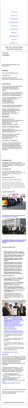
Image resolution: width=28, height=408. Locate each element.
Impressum (13, 43)
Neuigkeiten (14, 19)
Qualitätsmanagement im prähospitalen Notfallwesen (14, 389)
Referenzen (14, 29)
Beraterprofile (13, 22)
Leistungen (13, 25)
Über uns (14, 15)
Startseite (14, 12)
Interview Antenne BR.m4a (9, 377)
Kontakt (14, 39)
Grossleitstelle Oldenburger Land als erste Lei (12, 240)
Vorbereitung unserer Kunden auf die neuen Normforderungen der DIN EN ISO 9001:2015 (14, 331)
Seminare (13, 32)
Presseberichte (14, 36)
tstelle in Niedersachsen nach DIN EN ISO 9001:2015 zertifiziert (14, 241)
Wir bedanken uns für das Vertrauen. (10, 352)
